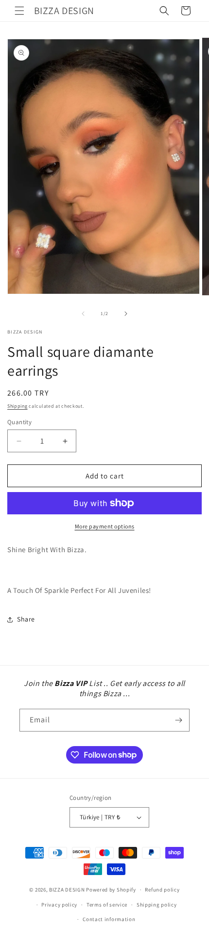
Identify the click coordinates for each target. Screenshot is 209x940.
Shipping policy (157, 904)
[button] (19, 10)
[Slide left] (83, 313)
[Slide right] (126, 313)
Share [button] (26, 619)
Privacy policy (59, 904)
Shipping (17, 406)
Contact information (109, 919)
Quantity (19, 422)
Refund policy (162, 889)
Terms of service (107, 904)
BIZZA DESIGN (67, 889)
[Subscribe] (178, 720)
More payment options (105, 526)
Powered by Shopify (111, 889)
